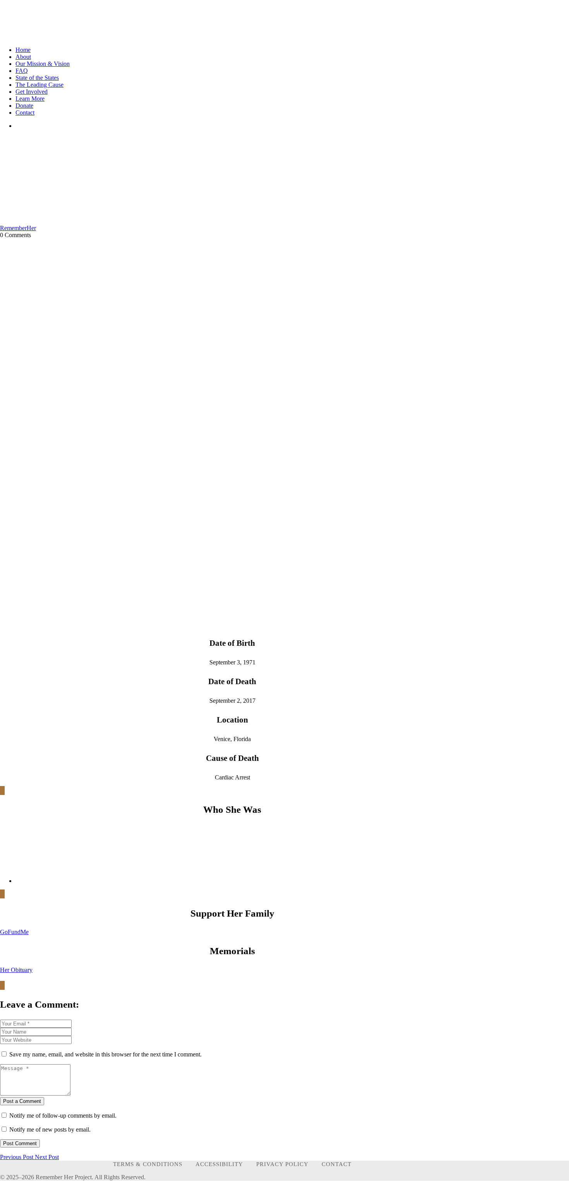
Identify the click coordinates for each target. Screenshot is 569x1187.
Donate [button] (24, 105)
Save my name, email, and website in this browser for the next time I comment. (105, 1054)
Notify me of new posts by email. (50, 1129)
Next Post (47, 1157)
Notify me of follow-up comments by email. (63, 1115)
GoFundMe (14, 932)
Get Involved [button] (31, 91)
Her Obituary (16, 970)
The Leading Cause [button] (39, 84)
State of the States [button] (37, 77)
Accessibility (219, 1164)
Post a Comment (22, 1101)
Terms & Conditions (147, 1164)
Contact (336, 1164)
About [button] (23, 56)
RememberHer (18, 228)
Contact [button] (24, 112)
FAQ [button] (21, 70)
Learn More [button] (30, 98)
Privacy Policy (282, 1164)
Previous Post (17, 1157)
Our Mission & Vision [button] (42, 63)
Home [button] (23, 49)
